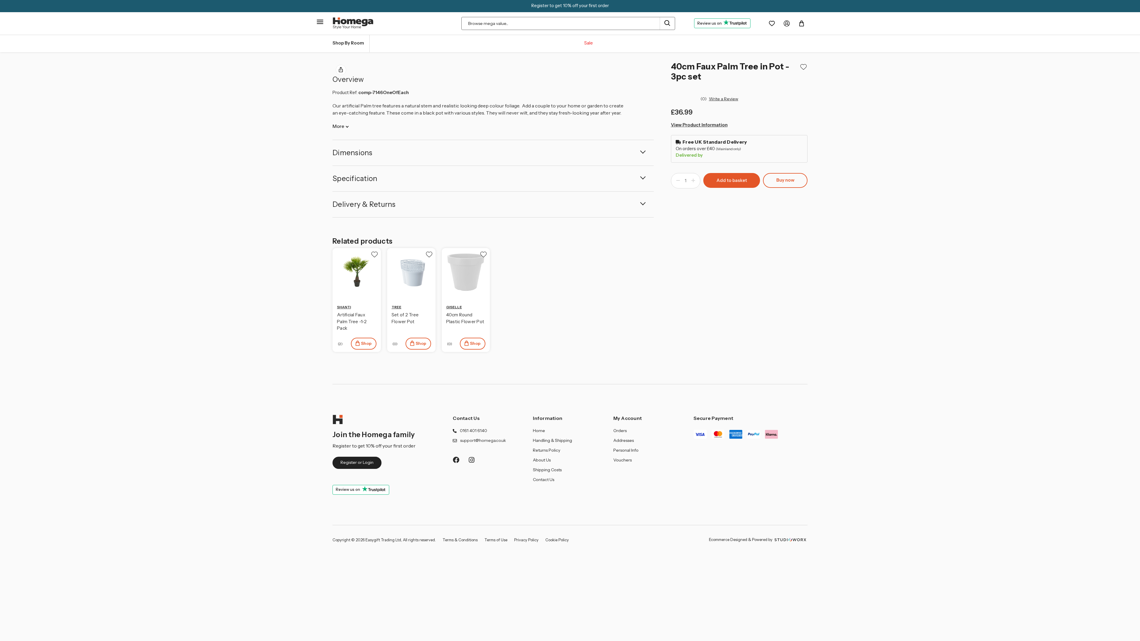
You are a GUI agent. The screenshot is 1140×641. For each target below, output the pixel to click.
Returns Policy (546, 450)
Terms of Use (495, 539)
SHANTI (344, 307)
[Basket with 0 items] (801, 23)
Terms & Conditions (460, 539)
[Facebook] (456, 460)
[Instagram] (472, 460)
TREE (396, 307)
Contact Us (466, 418)
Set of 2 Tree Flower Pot (405, 318)
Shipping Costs (547, 469)
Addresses (623, 440)
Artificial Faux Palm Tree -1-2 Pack (352, 321)
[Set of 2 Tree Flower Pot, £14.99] (411, 272)
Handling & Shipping (552, 440)
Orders (620, 430)
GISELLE (454, 307)
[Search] (667, 23)
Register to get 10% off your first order (570, 5)
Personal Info (626, 450)
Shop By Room (348, 43)
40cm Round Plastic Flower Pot (465, 318)
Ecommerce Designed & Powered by (741, 539)
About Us (542, 460)
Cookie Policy (557, 539)
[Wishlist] (771, 23)
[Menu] (320, 24)
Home (539, 430)
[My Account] (786, 23)
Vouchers (622, 460)
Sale (588, 43)
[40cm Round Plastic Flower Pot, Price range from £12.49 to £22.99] (466, 272)
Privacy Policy (526, 539)
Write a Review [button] (723, 98)
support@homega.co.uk (483, 440)
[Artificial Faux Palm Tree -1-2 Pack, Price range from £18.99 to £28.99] (356, 272)
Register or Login (357, 462)
